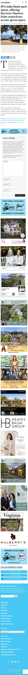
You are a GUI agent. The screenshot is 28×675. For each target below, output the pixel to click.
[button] (23, 2)
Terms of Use (5, 621)
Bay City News (6, 641)
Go (16, 596)
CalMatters (5, 644)
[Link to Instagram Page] (16, 661)
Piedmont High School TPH (10, 649)
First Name (6, 179)
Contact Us (5, 610)
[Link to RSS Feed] (18, 661)
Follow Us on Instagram (15, 578)
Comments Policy (7, 153)
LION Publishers (6, 639)
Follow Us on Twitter (16, 575)
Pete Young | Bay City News (8, 23)
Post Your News (6, 616)
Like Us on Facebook (16, 572)
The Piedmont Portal (8, 655)
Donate (3, 608)
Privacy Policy (5, 618)
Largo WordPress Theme (15, 669)
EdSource (4, 647)
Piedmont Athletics (7, 652)
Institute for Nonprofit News (14, 671)
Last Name (6, 184)
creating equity (9, 88)
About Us (4, 605)
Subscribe (4, 613)
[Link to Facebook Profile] (9, 661)
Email (5, 190)
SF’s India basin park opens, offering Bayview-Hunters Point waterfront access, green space (13, 120)
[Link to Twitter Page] (12, 661)
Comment (6, 161)
